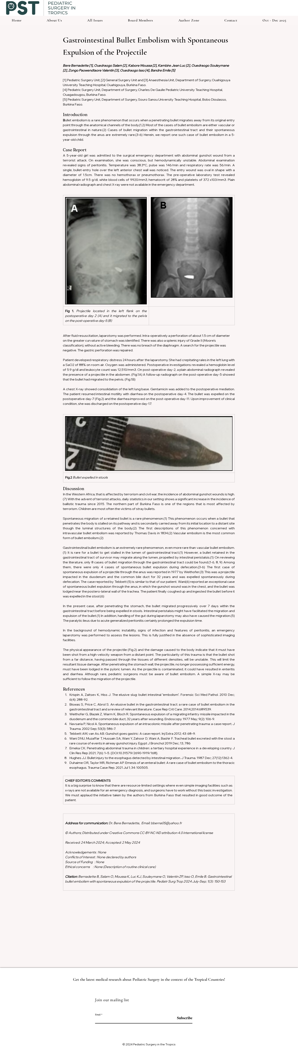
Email (98, 1014)
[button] (188, 20)
